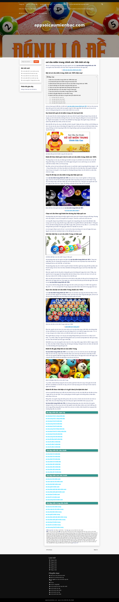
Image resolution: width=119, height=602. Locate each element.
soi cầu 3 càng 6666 (42, 13)
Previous (49, 550)
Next (95, 550)
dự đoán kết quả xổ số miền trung (59, 535)
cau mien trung (71, 532)
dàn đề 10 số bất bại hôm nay (26, 13)
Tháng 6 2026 (53, 560)
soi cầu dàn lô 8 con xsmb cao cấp (30, 75)
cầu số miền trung (79, 532)
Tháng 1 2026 (53, 569)
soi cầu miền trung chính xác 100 (74, 540)
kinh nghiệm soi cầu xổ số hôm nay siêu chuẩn (81, 9)
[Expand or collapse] (96, 77)
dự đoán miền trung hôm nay (55, 536)
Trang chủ (21, 4)
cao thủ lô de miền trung (54, 532)
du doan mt (89, 534)
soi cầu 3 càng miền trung (79, 539)
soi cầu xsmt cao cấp (45, 4)
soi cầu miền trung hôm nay (64, 541)
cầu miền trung (64, 532)
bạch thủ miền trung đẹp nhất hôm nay (78, 531)
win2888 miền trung (53, 542)
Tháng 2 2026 (53, 568)
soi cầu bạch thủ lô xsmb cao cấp (29, 73)
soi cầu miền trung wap (76, 541)
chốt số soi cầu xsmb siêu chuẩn (27, 9)
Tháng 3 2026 (53, 566)
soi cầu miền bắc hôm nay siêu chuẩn (79, 4)
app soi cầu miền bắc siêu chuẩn (76, 530)
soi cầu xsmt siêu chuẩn (45, 9)
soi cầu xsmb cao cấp (31, 4)
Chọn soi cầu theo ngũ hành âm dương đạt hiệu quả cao (64, 534)
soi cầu (52, 582)
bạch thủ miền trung (64, 531)
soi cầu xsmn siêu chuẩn (60, 4)
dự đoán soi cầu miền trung (69, 536)
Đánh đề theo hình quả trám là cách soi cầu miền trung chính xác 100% (67, 538)
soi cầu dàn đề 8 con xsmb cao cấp (30, 78)
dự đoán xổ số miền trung (81, 536)
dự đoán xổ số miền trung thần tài (61, 537)
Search (36, 61)
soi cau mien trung (53, 540)
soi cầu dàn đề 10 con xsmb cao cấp (30, 71)
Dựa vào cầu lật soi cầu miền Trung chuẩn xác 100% (81, 537)
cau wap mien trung (88, 532)
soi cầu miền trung (62, 540)
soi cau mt (84, 541)
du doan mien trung (81, 534)
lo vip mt (56, 539)
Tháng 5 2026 (53, 562)
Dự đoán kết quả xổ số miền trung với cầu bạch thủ (78, 535)
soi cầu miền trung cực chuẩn (88, 540)
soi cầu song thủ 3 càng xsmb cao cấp (31, 80)
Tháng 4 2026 (53, 564)
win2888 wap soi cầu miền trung (65, 542)
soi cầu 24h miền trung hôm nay (65, 539)
